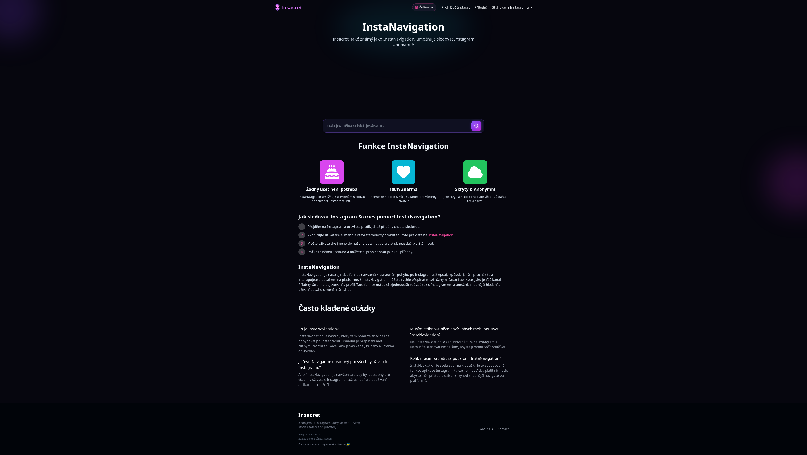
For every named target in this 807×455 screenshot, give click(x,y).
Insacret (291, 7)
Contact (503, 429)
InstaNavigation (440, 235)
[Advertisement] (403, 84)
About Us (486, 429)
